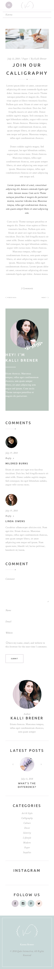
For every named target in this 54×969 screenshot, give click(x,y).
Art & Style (27, 813)
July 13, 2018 (13, 58)
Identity (27, 832)
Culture (27, 823)
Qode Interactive (25, 951)
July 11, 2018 (27, 778)
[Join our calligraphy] (26, 333)
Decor (27, 828)
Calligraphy (27, 818)
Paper (25, 58)
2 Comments (27, 288)
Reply (8, 458)
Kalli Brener (40, 58)
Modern (27, 842)
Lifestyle (27, 837)
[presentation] (13, 764)
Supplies (27, 852)
